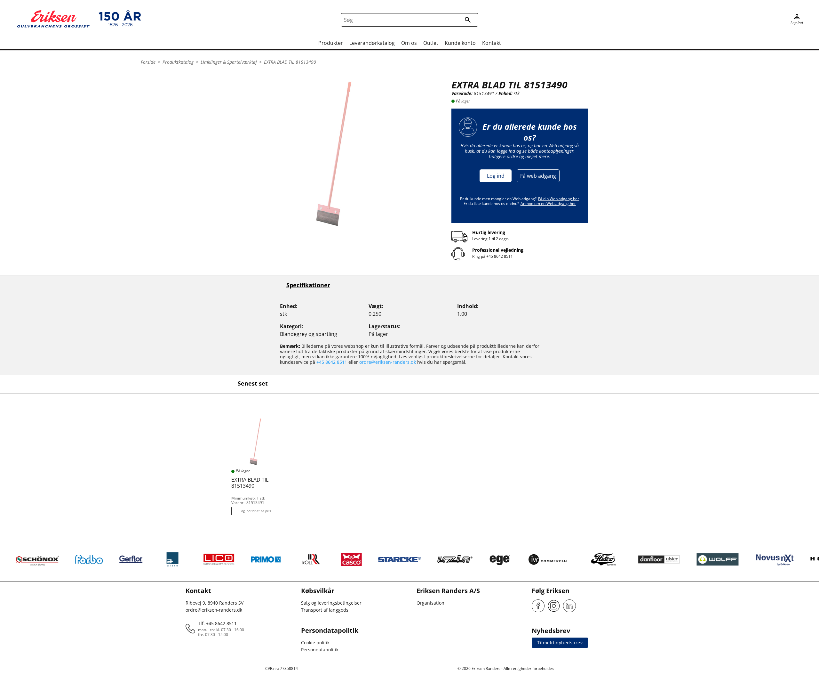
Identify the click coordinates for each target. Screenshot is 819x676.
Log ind (496, 175)
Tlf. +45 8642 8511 (217, 623)
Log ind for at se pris (255, 511)
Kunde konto (460, 42)
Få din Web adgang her (558, 198)
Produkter (330, 42)
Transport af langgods (324, 610)
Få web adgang (538, 175)
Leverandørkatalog (372, 42)
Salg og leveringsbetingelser (331, 603)
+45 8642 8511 (499, 256)
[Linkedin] (569, 605)
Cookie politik (315, 642)
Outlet (430, 42)
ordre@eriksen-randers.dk (387, 362)
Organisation (430, 603)
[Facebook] (538, 605)
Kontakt (491, 42)
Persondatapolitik (319, 650)
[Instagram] (553, 605)
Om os (409, 42)
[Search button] (467, 20)
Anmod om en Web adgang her (548, 203)
